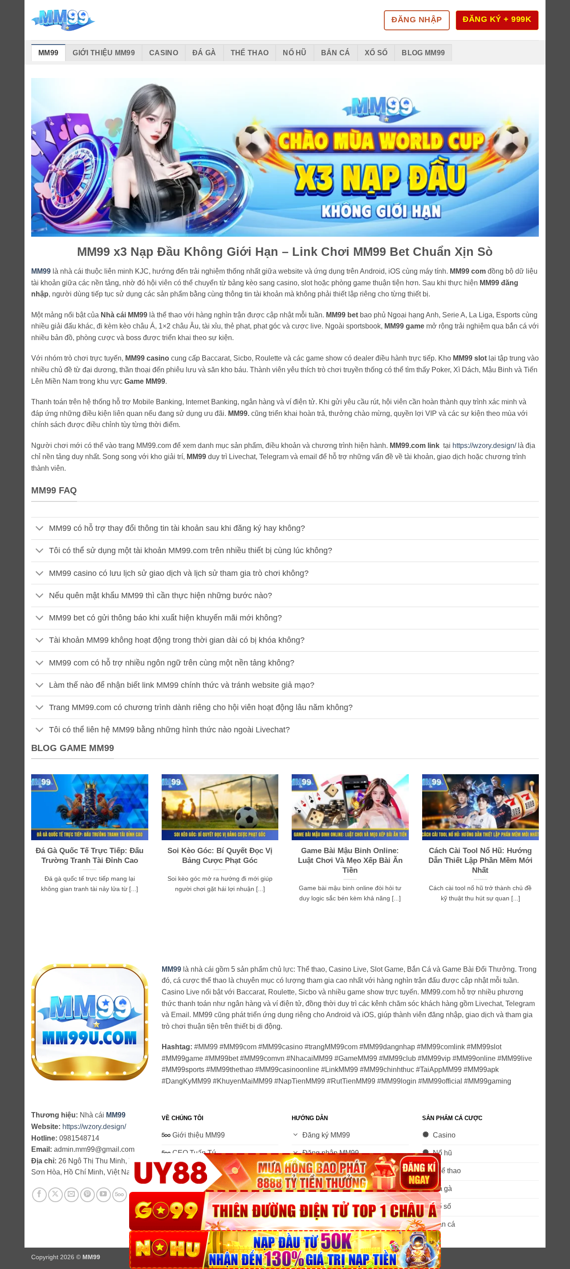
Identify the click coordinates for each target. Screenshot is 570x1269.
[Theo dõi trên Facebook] (39, 1194)
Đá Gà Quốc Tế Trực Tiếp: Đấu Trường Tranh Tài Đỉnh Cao (89, 855)
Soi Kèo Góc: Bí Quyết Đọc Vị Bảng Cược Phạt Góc (220, 855)
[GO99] (285, 1211)
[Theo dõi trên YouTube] (103, 1194)
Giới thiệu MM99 (104, 53)
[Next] (540, 854)
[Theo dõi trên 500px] (119, 1194)
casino (163, 53)
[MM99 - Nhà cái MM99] (75, 20)
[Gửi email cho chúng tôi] (71, 1194)
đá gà (204, 53)
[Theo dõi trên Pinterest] (87, 1194)
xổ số (376, 53)
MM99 (48, 53)
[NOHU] (285, 1249)
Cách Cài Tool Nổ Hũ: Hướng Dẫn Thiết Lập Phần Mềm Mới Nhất (480, 860)
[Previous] (29, 854)
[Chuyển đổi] (40, 529)
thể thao (250, 53)
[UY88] (285, 1172)
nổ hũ (295, 53)
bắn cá (335, 53)
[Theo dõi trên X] (55, 1194)
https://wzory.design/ (484, 445)
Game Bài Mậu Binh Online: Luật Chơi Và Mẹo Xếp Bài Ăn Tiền (350, 860)
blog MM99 (423, 53)
